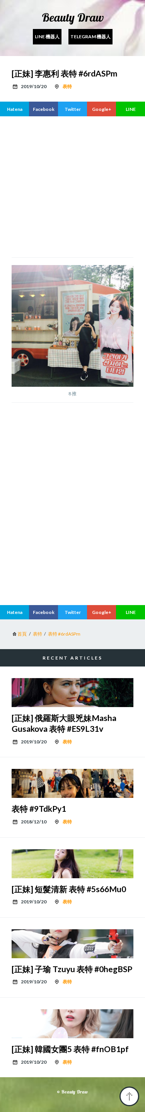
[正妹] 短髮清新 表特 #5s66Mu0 (69, 889)
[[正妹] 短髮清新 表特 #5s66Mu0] (72, 863)
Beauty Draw (73, 17)
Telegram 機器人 (90, 36)
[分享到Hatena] (14, 109)
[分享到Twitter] (72, 109)
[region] (72, 186)
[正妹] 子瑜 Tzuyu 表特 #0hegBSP (72, 969)
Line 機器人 (47, 36)
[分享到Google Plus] (101, 109)
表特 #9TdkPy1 (39, 808)
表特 (67, 86)
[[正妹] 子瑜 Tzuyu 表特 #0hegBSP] (72, 943)
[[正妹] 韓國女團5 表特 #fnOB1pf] (72, 1023)
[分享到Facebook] (43, 109)
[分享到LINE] (130, 109)
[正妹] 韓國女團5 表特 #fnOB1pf (70, 1049)
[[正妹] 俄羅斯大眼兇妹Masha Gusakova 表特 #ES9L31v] (72, 692)
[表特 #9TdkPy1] (72, 783)
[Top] (129, 1096)
